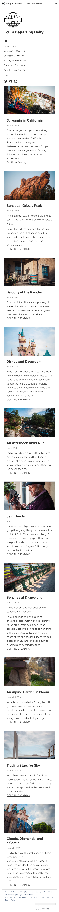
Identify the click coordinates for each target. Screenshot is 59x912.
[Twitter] (6, 81)
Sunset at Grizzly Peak (14, 55)
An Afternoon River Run (15, 70)
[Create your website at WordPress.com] (29, 3)
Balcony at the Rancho (15, 60)
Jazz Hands (16, 516)
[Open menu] (6, 41)
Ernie (19, 534)
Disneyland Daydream (14, 65)
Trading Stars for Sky (23, 765)
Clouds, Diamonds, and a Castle (25, 841)
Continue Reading (16, 162)
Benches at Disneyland (25, 597)
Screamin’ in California (14, 51)
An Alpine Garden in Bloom (28, 692)
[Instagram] (15, 81)
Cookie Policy (10, 900)
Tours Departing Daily (24, 32)
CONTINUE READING (18, 249)
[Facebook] (10, 81)
